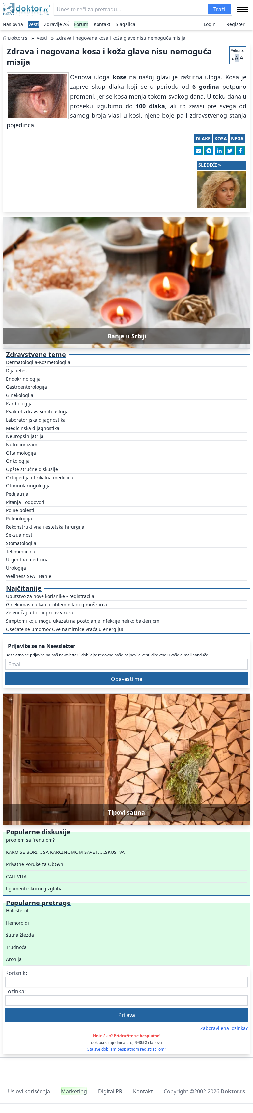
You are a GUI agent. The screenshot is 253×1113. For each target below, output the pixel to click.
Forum (81, 24)
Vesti (33, 24)
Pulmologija (19, 518)
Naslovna (13, 24)
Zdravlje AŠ (56, 24)
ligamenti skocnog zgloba (34, 888)
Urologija (16, 568)
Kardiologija (19, 403)
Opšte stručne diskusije (32, 469)
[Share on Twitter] (230, 150)
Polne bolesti (20, 510)
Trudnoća (16, 947)
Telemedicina (20, 551)
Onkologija (18, 461)
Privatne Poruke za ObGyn (34, 864)
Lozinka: (15, 991)
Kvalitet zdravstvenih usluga (37, 411)
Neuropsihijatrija (24, 436)
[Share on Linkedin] (219, 150)
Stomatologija (21, 543)
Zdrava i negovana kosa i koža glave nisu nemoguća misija (120, 38)
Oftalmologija (21, 453)
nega (237, 139)
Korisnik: (16, 973)
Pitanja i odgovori (25, 502)
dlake (203, 139)
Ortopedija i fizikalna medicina (39, 477)
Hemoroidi (17, 923)
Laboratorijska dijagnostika (36, 420)
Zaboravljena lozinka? (224, 1028)
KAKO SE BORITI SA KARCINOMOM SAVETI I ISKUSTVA (65, 852)
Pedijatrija (17, 494)
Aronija (14, 959)
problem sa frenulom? (30, 840)
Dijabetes (16, 370)
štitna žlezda (20, 935)
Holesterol (17, 910)
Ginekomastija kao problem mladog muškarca (56, 604)
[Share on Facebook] (240, 150)
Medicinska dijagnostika (32, 428)
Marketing (74, 1091)
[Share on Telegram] (208, 150)
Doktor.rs (17, 38)
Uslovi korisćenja (29, 1091)
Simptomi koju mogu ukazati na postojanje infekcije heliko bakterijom (82, 621)
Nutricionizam (21, 444)
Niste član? (126, 1036)
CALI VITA (16, 876)
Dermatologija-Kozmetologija (38, 362)
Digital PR (110, 1091)
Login (210, 24)
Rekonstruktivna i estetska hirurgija (45, 527)
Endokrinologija (23, 379)
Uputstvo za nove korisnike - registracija (50, 596)
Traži (219, 9)
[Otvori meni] (242, 9)
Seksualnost (19, 535)
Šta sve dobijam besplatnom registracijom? (126, 1049)
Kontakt (102, 24)
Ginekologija (19, 395)
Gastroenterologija (26, 387)
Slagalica (125, 24)
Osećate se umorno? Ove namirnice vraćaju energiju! (64, 629)
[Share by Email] (198, 150)
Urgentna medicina (27, 559)
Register (235, 24)
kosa (220, 139)
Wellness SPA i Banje (28, 576)
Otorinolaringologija (28, 485)
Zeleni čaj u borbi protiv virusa (39, 612)
